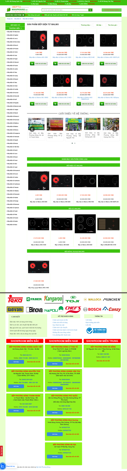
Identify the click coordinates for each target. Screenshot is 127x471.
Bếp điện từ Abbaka (13, 191)
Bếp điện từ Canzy (12, 75)
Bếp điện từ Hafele (12, 197)
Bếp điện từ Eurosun (13, 119)
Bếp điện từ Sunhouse (13, 184)
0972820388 (76, 358)
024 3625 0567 (27, 404)
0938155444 (93, 1)
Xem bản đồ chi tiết (33, 362)
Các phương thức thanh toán (61, 335)
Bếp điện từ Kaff (12, 99)
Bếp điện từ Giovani (13, 62)
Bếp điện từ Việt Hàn (13, 147)
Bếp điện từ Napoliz (12, 103)
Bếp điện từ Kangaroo (13, 133)
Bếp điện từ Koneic (12, 218)
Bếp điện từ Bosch (12, 45)
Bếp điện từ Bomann (13, 204)
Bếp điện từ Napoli (12, 140)
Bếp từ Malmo (74, 208)
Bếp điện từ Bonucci (13, 116)
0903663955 (76, 382)
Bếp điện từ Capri (12, 167)
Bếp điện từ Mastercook (14, 106)
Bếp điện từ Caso (12, 153)
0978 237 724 (43, 4)
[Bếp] (38, 40)
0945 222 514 (27, 355)
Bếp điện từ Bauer (12, 157)
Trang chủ (10, 19)
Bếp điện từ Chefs (12, 52)
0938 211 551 (105, 357)
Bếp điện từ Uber (12, 163)
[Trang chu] (17, 9)
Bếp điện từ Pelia (12, 214)
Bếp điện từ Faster (12, 65)
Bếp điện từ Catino (12, 177)
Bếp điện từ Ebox (12, 224)
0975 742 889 (72, 1)
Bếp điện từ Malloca (13, 123)
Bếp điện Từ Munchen (13, 31)
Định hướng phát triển (93, 322)
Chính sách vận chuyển (60, 327)
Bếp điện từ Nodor (12, 221)
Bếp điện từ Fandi (12, 211)
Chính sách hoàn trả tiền (60, 320)
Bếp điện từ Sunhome (13, 180)
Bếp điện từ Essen (12, 174)
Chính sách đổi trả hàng (60, 322)
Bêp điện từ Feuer (12, 160)
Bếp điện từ (17, 19)
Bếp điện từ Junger (12, 109)
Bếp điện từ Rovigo (12, 201)
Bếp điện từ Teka (12, 72)
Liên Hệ (88, 325)
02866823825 (57, 382)
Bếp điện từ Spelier (12, 35)
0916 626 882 (33, 407)
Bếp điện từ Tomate (12, 187)
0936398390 (67, 358)
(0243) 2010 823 (27, 379)
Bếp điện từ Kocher (12, 92)
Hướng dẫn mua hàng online (62, 332)
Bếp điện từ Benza (12, 143)
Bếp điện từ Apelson (13, 207)
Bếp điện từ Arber (12, 86)
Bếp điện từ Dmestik (13, 96)
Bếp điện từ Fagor (12, 59)
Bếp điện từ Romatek (13, 194)
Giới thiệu (89, 320)
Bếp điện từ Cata (12, 55)
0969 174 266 (26, 1)
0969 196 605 (65, 406)
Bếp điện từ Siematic (13, 136)
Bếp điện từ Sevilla (12, 89)
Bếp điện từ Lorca (12, 38)
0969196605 (91, 4)
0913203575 (67, 382)
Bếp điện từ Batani (12, 79)
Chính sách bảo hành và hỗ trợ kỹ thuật (65, 330)
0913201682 (64, 360)
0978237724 (60, 4)
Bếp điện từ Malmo (28, 19)
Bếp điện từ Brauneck (13, 170)
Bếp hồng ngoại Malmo (74, 251)
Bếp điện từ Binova (12, 130)
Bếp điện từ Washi (12, 113)
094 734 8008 (50, 1)
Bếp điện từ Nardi (12, 150)
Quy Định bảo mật (58, 325)
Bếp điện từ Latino (12, 69)
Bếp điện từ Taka (12, 82)
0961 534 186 (33, 382)
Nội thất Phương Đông (43, 467)
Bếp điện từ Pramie (12, 48)
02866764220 (57, 358)
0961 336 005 (104, 354)
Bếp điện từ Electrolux (13, 42)
